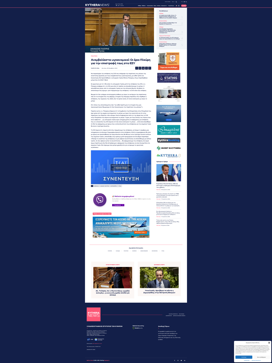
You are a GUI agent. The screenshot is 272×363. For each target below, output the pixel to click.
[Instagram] (183, 2)
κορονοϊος (114, 186)
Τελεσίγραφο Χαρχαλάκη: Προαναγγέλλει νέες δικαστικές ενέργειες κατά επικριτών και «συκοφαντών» (167, 30)
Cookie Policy (247, 360)
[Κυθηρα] (100, 5)
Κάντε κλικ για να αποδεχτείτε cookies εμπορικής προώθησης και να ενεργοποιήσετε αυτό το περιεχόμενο (121, 167)
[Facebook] (181, 2)
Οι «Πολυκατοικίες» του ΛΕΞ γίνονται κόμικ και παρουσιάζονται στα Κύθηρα (169, 38)
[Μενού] (179, 6)
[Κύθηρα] (94, 314)
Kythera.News (90, 360)
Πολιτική (158, 189)
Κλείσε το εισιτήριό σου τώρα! (102, 213)
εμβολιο (96, 186)
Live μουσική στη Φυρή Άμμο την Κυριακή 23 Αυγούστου (168, 23)
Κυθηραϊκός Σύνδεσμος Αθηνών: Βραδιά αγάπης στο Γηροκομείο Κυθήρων (168, 45)
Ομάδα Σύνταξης (95, 68)
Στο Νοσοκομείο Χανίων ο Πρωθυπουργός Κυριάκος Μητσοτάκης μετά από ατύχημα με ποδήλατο (168, 213)
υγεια (119, 186)
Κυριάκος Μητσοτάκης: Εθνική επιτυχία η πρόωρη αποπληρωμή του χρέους (168, 185)
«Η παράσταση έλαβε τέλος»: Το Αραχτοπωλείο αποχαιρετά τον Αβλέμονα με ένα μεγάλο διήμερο (168, 16)
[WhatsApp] (140, 68)
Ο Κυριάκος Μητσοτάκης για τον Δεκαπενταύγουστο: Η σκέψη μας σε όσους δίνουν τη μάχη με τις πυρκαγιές (167, 204)
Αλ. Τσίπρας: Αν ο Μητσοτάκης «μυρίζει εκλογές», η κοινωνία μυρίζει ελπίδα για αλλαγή (113, 293)
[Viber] (149, 68)
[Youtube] (185, 2)
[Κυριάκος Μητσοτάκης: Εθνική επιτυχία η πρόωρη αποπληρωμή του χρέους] (168, 172)
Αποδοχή (243, 357)
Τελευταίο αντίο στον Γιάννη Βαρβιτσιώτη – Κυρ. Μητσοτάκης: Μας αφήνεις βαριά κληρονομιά (167, 221)
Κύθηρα (161, 13)
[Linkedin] (186, 2)
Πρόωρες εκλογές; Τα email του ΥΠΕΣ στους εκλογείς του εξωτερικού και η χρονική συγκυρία (167, 195)
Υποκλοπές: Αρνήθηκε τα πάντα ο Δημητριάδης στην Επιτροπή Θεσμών (159, 292)
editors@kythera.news (97, 343)
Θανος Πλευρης (104, 186)
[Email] (146, 68)
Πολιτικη (94, 56)
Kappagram (106, 360)
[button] (269, 342)
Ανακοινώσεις (163, 20)
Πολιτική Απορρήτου (256, 360)
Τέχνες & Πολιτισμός (164, 35)
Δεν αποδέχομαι (261, 357)
